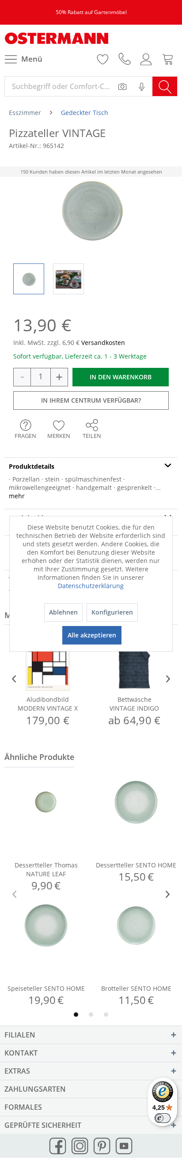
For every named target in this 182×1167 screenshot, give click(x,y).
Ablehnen (63, 612)
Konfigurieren (112, 612)
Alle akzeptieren (92, 635)
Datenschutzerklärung (91, 586)
